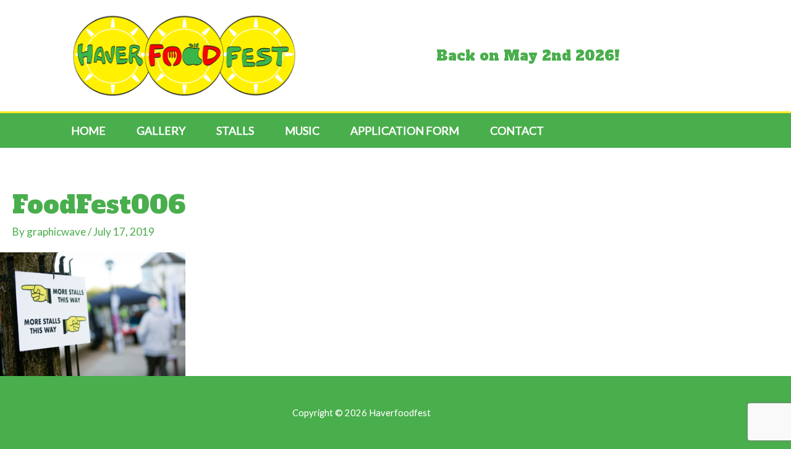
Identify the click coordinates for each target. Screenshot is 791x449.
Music (302, 130)
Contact (517, 130)
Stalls (235, 130)
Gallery (161, 130)
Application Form (404, 130)
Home (88, 130)
